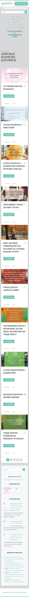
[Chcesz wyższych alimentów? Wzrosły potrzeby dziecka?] (19, 490)
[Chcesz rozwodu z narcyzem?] (13, 490)
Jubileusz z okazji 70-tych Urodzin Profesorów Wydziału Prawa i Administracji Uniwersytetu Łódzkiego (15, 564)
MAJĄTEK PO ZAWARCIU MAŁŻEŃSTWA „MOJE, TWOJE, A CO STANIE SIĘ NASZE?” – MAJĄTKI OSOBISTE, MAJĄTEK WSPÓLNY (13, 507)
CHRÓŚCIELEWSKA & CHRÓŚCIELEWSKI (14, 592)
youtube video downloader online (13, 557)
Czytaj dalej (9, 96)
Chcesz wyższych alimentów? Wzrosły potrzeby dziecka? (14, 166)
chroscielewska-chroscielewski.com (14, 480)
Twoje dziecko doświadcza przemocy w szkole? (13, 436)
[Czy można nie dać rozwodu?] (7, 490)
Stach (6, 563)
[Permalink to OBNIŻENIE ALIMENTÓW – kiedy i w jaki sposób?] (7, 523)
